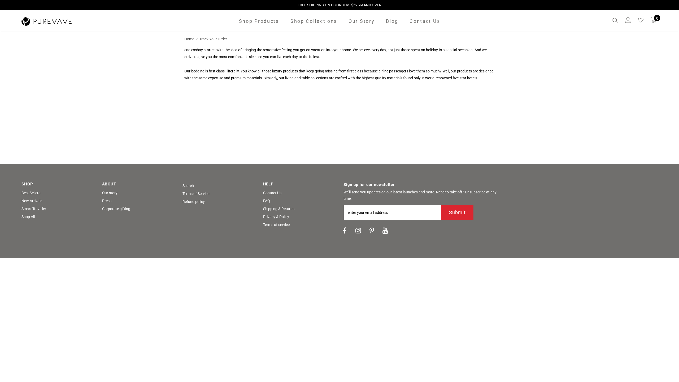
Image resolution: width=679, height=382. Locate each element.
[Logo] (52, 21)
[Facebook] (344, 230)
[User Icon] (628, 20)
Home (189, 39)
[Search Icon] (615, 20)
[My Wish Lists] (640, 20)
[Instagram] (358, 230)
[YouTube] (385, 230)
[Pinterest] (371, 230)
